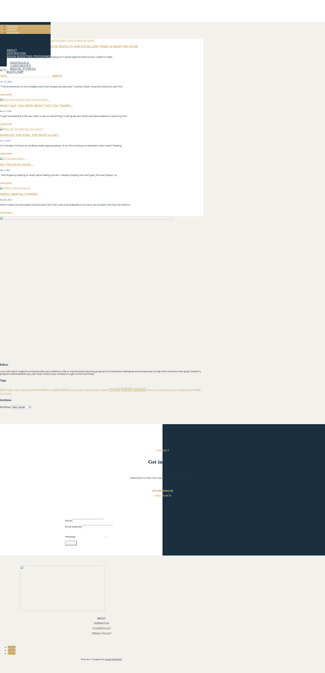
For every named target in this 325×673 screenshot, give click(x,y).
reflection (181, 390)
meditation (104, 390)
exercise (36, 389)
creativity (16, 390)
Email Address (73, 527)
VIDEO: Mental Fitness (19, 194)
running (189, 390)
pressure (157, 390)
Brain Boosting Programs (29, 56)
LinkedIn (12, 29)
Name (68, 520)
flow (51, 390)
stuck (2, 393)
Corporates (20, 65)
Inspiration (16, 53)
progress (166, 390)
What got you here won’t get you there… (36, 105)
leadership (95, 390)
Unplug (8, 393)
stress (197, 389)
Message (70, 537)
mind (126, 389)
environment (26, 390)
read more (6, 94)
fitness (45, 389)
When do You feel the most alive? (29, 135)
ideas (71, 390)
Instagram (13, 33)
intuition (87, 390)
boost (3, 389)
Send (71, 543)
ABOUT (101, 618)
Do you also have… (16, 164)
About (12, 50)
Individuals (19, 62)
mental (114, 389)
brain (9, 389)
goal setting (61, 389)
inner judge (78, 390)
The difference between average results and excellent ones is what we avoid (69, 46)
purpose (173, 390)
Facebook (12, 26)
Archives (5, 407)
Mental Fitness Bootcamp (21, 70)
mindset (139, 389)
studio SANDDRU (113, 659)
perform (150, 390)
